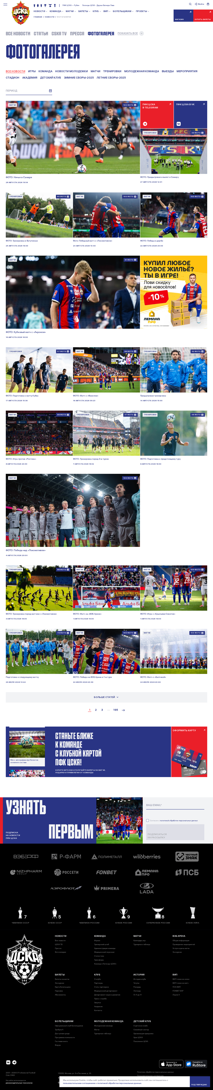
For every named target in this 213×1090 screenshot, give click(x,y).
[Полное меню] (5, 4)
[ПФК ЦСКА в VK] (8, 1062)
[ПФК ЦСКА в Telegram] (14, 1062)
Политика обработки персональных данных (155, 1072)
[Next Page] (123, 710)
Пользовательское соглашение (150, 1076)
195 (115, 710)
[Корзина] (208, 4)
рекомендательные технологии (19, 1083)
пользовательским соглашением (79, 1083)
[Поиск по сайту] (190, 4)
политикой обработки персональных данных (179, 821)
